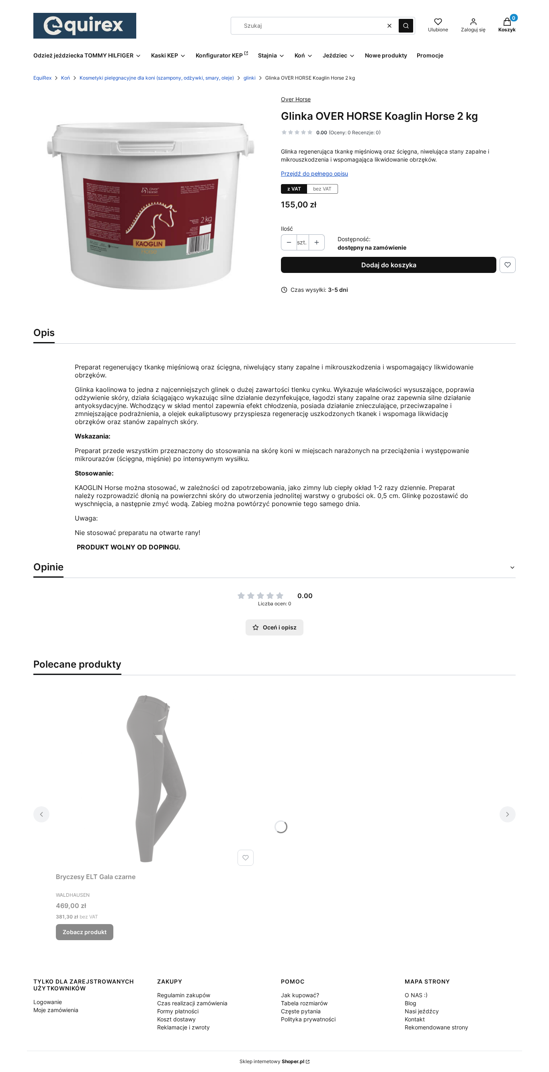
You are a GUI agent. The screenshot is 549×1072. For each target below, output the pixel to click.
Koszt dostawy (176, 1019)
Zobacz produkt (85, 932)
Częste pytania (301, 1011)
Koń (65, 78)
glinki (250, 78)
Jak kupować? (300, 995)
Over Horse (296, 99)
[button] (406, 26)
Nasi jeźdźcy (422, 1011)
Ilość (287, 228)
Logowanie (47, 1001)
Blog (410, 1003)
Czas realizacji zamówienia (192, 1003)
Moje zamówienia (55, 1009)
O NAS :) (416, 995)
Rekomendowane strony (436, 1027)
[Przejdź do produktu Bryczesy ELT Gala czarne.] (156, 778)
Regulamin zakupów (183, 995)
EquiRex (42, 78)
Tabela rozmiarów (304, 1003)
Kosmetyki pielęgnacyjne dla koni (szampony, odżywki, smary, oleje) (157, 78)
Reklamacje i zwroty (183, 1027)
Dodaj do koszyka (388, 265)
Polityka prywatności (308, 1019)
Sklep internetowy (272, 1061)
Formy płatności (178, 1011)
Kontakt (415, 1019)
